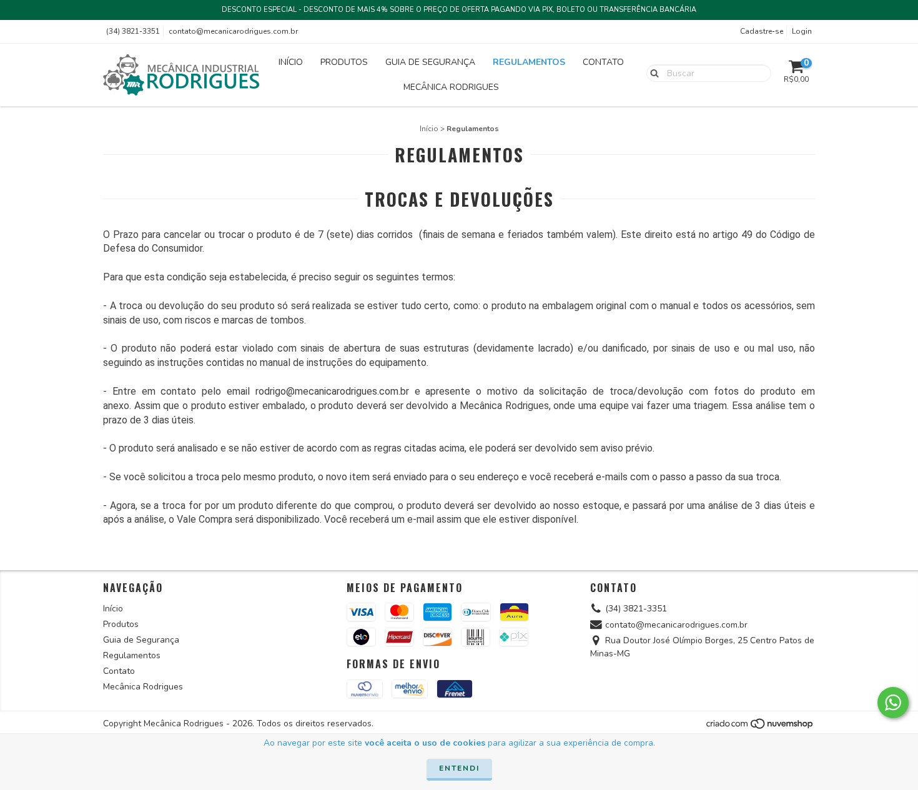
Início (291, 62)
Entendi (459, 768)
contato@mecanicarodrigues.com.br (233, 31)
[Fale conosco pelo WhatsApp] (893, 702)
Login (802, 31)
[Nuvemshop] (760, 727)
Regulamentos (529, 62)
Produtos (344, 62)
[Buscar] (651, 72)
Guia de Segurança (430, 62)
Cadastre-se (761, 31)
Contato (603, 62)
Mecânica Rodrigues (451, 87)
